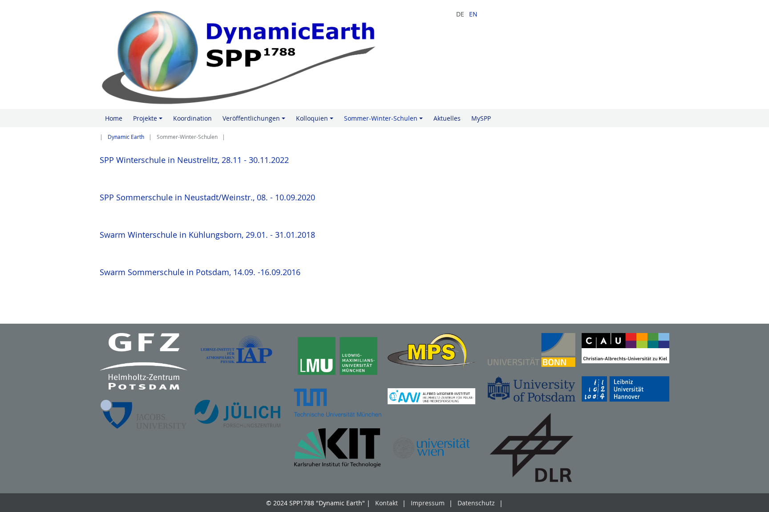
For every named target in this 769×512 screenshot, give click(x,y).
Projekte (149, 120)
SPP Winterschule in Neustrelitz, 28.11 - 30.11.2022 (194, 159)
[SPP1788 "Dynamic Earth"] (239, 54)
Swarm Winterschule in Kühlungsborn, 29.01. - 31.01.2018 (207, 234)
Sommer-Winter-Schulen (384, 120)
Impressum (428, 503)
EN (473, 14)
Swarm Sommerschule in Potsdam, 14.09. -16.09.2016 (200, 272)
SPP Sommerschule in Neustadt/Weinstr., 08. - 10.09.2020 (207, 197)
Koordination (192, 118)
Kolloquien (316, 120)
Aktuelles (447, 118)
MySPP (481, 118)
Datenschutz (476, 503)
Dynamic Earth (126, 137)
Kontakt (386, 503)
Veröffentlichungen (255, 120)
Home (113, 118)
